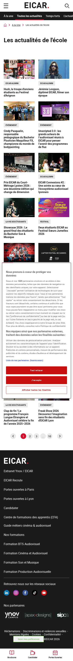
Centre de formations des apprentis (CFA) (31, 517)
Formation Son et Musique (21, 562)
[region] (36, 330)
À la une (8, 16)
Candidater (11, 508)
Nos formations (14, 535)
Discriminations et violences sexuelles (44, 631)
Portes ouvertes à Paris (19, 489)
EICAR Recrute (13, 480)
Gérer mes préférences (28, 639)
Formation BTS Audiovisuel (22, 544)
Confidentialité (52, 634)
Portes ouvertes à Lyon (19, 499)
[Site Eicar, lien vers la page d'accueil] (36, 5)
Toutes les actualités (29, 16)
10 (49, 436)
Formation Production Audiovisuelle (27, 572)
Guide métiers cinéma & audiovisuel (27, 525)
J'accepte (36, 380)
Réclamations (12, 631)
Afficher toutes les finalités (36, 389)
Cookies (36, 634)
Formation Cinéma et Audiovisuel (26, 553)
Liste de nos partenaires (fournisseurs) (24, 360)
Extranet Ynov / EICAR (18, 471)
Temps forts (53, 16)
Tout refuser (36, 370)
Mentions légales (19, 634)
